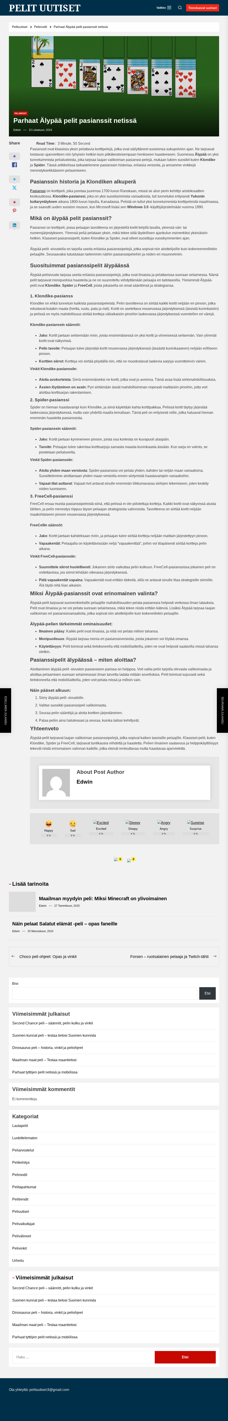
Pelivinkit (19, 1248)
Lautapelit (20, 1126)
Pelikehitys (21, 1162)
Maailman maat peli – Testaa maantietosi (44, 1060)
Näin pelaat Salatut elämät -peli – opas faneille (64, 924)
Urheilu (18, 1260)
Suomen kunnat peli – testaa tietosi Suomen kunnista (54, 1035)
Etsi (15, 983)
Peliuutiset (20, 1211)
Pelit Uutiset (44, 7)
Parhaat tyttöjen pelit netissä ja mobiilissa (44, 1072)
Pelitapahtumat (24, 1187)
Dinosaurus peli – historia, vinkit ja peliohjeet (47, 1048)
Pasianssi (38, 191)
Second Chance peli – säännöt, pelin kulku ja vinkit (52, 1023)
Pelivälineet (21, 1236)
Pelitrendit (20, 1199)
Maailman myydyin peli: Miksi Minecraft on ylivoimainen (103, 898)
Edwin (17, 130)
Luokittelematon (24, 1138)
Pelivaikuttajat (23, 1224)
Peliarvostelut (23, 1150)
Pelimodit (20, 113)
